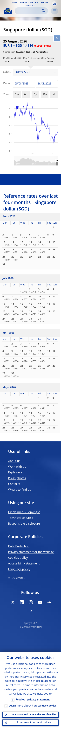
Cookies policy (18, 557)
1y (35, 94)
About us (14, 461)
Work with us (17, 466)
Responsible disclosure (24, 523)
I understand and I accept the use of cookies (33, 715)
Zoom (6, 94)
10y (45, 94)
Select (7, 72)
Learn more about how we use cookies (33, 706)
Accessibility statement (24, 563)
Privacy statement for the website (31, 552)
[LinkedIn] (22, 602)
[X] (13, 602)
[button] (54, 3)
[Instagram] (31, 602)
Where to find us (19, 489)
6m (26, 94)
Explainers (15, 472)
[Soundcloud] (49, 602)
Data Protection (18, 546)
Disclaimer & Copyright (24, 512)
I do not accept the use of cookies (33, 722)
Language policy (19, 569)
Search (43, 11)
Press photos (17, 478)
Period (7, 83)
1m (17, 94)
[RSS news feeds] (31, 611)
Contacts (14, 484)
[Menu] (54, 11)
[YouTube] (40, 602)
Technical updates (20, 518)
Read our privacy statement (32, 699)
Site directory (18, 578)
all (54, 94)
